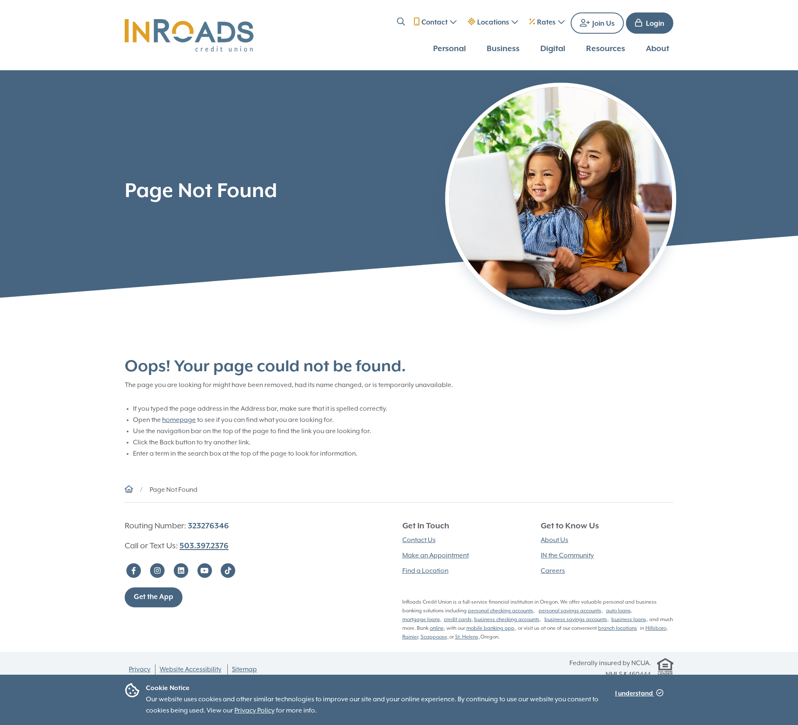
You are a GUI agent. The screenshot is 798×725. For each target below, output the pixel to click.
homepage (179, 420)
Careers (553, 571)
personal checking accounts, (501, 611)
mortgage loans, (421, 619)
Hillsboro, (656, 628)
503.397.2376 (204, 546)
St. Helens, (467, 637)
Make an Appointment (435, 556)
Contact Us (419, 540)
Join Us (603, 24)
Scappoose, (434, 637)
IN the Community (567, 556)
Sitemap (244, 670)
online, (437, 628)
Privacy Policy (254, 711)
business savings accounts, (576, 619)
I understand (634, 693)
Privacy (139, 670)
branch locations (617, 628)
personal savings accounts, (571, 611)
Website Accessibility (191, 670)
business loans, (629, 619)
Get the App (153, 597)
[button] (401, 23)
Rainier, (410, 637)
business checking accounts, (507, 619)
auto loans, (619, 611)
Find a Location (425, 571)
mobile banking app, (491, 628)
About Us (554, 540)
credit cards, (458, 619)
